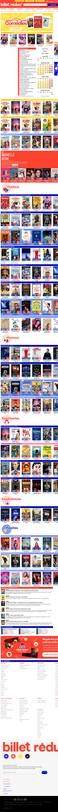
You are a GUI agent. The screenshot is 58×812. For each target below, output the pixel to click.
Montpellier (51, 11)
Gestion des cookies (37, 804)
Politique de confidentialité (22, 802)
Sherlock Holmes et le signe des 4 (13, 590)
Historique (3, 676)
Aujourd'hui (45, 48)
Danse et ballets (40, 673)
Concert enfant (4, 705)
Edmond (7, 615)
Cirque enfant (3, 714)
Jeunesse (3, 690)
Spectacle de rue (40, 679)
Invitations (29, 1)
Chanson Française (23, 703)
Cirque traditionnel (41, 700)
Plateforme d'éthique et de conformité (14, 804)
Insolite (38, 737)
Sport (38, 726)
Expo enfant (3, 711)
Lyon (44, 11)
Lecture (2, 682)
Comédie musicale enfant (6, 703)
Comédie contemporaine (24, 665)
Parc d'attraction (40, 718)
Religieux (21, 705)
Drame (2, 670)
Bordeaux (35, 11)
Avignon (19, 11)
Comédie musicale (41, 665)
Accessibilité (28, 804)
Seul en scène (4, 668)
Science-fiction (4, 679)
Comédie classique (23, 668)
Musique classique (23, 700)
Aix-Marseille (27, 11)
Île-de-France (10, 11)
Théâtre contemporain (5, 665)
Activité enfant (4, 716)
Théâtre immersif (4, 689)
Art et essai (3, 681)
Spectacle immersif (41, 678)
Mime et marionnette (41, 671)
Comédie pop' (22, 666)
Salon (38, 731)
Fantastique (3, 674)
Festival (21, 714)
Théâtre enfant (4, 700)
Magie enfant (3, 708)
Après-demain (45, 53)
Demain (45, 51)
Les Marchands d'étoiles (11, 602)
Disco (20, 721)
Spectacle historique (41, 676)
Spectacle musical (41, 670)
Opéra (38, 668)
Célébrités (3, 687)
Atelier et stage (40, 711)
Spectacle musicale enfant (6, 718)
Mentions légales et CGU (36, 802)
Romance (3, 673)
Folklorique (21, 713)
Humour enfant (4, 702)
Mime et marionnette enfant (7, 710)
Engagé (2, 692)
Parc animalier (40, 727)
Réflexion (3, 685)
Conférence (39, 721)
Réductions (40, 1)
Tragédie (3, 671)
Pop (20, 718)
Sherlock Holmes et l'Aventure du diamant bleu (16, 609)
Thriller (2, 695)
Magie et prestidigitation (42, 674)
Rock (20, 716)
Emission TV (39, 715)
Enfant (48, 9)
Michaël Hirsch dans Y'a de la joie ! (13, 597)
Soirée (38, 719)
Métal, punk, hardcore (24, 710)
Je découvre (15, 164)
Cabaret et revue (40, 666)
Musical (2, 684)
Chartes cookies (48, 802)
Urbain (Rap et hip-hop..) (24, 719)
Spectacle (40, 9)
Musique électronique (24, 708)
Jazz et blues (22, 706)
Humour (20, 9)
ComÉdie (11, 9)
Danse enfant (3, 706)
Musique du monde (23, 702)
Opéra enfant (3, 713)
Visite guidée (40, 723)
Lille (40, 11)
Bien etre (39, 734)
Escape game (40, 713)
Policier (2, 693)
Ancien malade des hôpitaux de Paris (14, 621)
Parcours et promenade (42, 724)
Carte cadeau (19, 1)
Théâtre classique (4, 666)
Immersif (39, 735)
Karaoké (39, 732)
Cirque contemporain (41, 702)
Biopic (2, 678)
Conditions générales (8, 802)
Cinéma (39, 716)
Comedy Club (29, 9)
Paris (2, 11)
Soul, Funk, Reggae (23, 711)
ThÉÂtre (3, 9)
